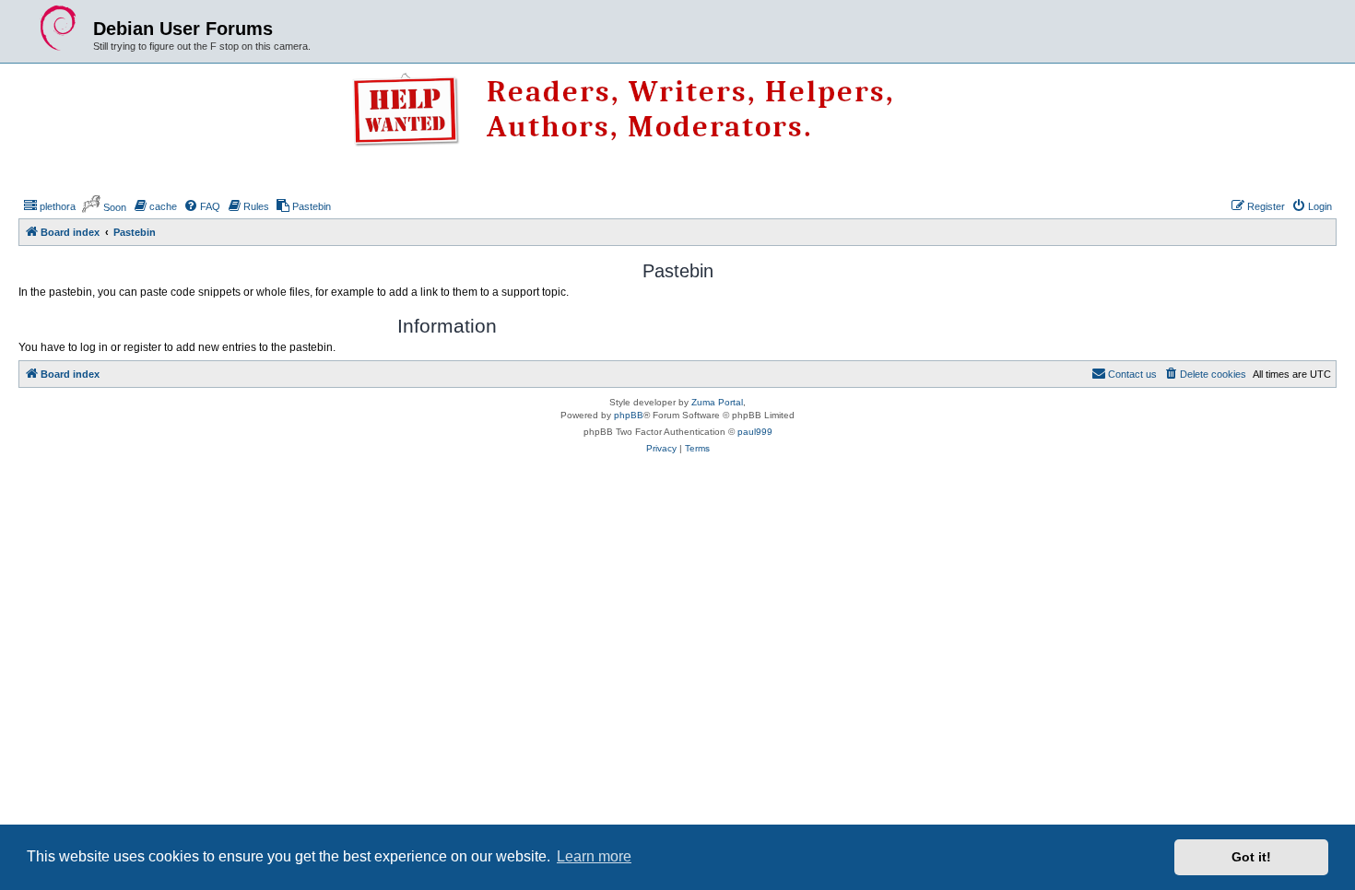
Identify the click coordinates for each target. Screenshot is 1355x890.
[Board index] (58, 29)
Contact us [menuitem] (1132, 374)
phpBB (628, 415)
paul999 (754, 432)
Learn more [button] (594, 856)
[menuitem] (49, 206)
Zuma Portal (717, 402)
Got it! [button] (1251, 856)
